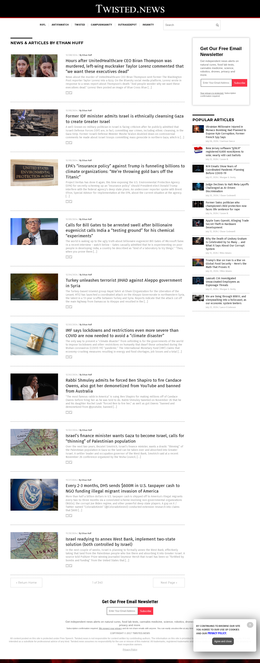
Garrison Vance (227, 141)
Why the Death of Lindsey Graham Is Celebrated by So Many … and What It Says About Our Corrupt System (226, 244)
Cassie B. (224, 159)
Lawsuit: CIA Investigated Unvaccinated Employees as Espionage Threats (223, 282)
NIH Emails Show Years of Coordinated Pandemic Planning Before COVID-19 (225, 170)
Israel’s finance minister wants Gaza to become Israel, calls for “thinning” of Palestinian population (125, 438)
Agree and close (223, 641)
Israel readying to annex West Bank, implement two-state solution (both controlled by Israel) (120, 542)
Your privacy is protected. (212, 93)
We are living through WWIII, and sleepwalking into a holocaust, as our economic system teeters (226, 300)
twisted (80, 24)
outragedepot (127, 24)
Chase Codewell (228, 195)
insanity (148, 24)
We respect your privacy (110, 628)
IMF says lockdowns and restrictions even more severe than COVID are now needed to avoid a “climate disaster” (122, 333)
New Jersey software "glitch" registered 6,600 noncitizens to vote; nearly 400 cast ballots (225, 152)
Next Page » (169, 582)
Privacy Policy (130, 649)
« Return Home (26, 582)
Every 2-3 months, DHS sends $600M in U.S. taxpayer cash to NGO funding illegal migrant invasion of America (123, 488)
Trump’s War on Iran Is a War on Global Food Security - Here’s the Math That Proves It (226, 264)
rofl (43, 24)
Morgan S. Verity (228, 177)
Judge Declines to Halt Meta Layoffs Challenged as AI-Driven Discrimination (227, 188)
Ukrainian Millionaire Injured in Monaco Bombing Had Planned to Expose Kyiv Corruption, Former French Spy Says (226, 132)
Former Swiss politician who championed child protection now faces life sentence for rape (226, 206)
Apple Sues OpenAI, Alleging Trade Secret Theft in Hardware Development (227, 224)
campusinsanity (101, 24)
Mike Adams (225, 253)
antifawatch (60, 24)
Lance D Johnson (228, 307)
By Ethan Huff (86, 55)
